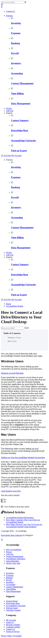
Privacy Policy (7, 636)
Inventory (10, 582)
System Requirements (14, 556)
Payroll (9, 580)
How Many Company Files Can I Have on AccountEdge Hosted (23, 521)
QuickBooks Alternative (15, 559)
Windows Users (14, 338)
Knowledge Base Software (11, 535)
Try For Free (6, 155)
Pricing (9, 108)
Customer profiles (13, 627)
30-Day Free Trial (13, 563)
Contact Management (14, 587)
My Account (16, 155)
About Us (10, 622)
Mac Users (12, 341)
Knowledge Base (13, 603)
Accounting (10, 584)
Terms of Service (12, 631)
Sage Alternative (12, 561)
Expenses (10, 575)
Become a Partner (13, 625)
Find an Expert (12, 608)
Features (9, 16)
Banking (9, 578)
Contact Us (10, 11)
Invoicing (10, 573)
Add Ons (9, 111)
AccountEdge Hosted (14, 306)
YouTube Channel (13, 610)
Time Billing (11, 589)
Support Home (12, 601)
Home (8, 304)
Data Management (13, 591)
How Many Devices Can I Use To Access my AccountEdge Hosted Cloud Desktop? (24, 525)
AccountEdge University (16, 606)
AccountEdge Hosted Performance (20, 518)
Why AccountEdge (13, 550)
